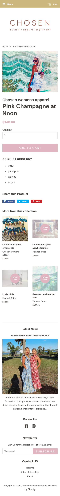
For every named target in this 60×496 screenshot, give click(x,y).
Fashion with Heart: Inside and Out (30, 335)
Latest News (30, 329)
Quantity (7, 129)
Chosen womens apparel (34, 485)
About (30, 476)
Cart (55, 4)
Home (5, 46)
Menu (9, 4)
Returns (30, 468)
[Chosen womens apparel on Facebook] (26, 427)
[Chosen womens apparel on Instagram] (34, 427)
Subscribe (45, 451)
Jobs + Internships (30, 472)
